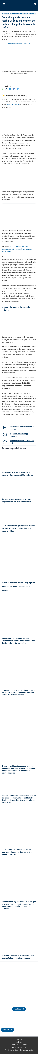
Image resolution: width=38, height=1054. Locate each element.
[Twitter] (11, 982)
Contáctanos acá (19, 1009)
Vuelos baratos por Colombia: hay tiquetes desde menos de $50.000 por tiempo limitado (18, 587)
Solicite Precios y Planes (19, 1045)
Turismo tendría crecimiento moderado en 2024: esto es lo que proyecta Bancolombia (17, 249)
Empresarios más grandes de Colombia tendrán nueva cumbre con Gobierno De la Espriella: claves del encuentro (18, 640)
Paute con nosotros (19, 1047)
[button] (35, 4)
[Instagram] (17, 982)
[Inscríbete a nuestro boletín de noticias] (5, 427)
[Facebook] (14, 89)
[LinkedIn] (10, 89)
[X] (6, 89)
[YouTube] (24, 982)
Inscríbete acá (7, 1030)
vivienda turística (13, 104)
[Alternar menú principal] (4, 4)
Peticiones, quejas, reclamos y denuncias (19, 1050)
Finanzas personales (7, 13)
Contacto (19, 1039)
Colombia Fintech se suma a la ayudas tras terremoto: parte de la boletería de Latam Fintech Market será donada (18, 692)
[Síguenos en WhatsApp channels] (5, 434)
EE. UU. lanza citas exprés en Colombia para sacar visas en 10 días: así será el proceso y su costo (17, 852)
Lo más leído (17, 13)
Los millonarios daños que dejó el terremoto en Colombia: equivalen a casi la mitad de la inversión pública (18, 528)
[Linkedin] (14, 982)
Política (19, 1042)
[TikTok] (21, 982)
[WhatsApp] (2, 89)
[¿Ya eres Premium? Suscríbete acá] (5, 441)
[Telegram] (18, 89)
